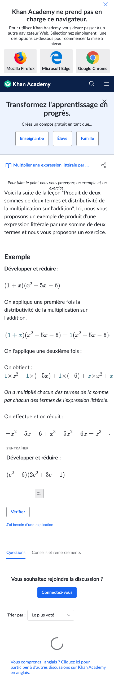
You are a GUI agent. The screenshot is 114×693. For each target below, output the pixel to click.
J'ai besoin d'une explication (29, 525)
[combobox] (51, 615)
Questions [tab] (15, 552)
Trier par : (16, 615)
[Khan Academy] (25, 84)
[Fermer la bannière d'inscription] (104, 101)
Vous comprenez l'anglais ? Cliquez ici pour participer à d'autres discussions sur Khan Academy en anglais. (58, 667)
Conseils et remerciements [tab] (56, 552)
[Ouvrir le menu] (106, 84)
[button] (39, 493)
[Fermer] (105, 4)
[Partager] (104, 165)
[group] (57, 418)
